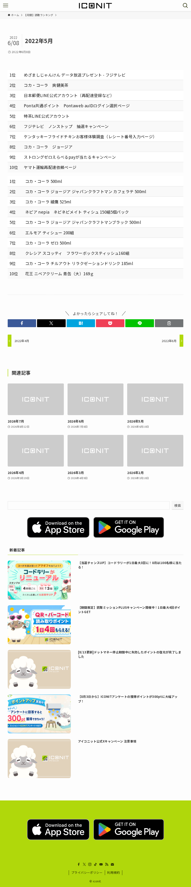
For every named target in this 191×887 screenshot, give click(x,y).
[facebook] (79, 864)
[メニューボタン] (5, 5)
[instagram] (90, 864)
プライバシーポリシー (86, 872)
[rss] (107, 864)
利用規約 (113, 872)
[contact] (112, 864)
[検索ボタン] (185, 5)
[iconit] (95, 5)
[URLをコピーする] (169, 323)
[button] (22, 323)
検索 (177, 505)
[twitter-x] (84, 864)
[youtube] (101, 864)
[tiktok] (95, 864)
